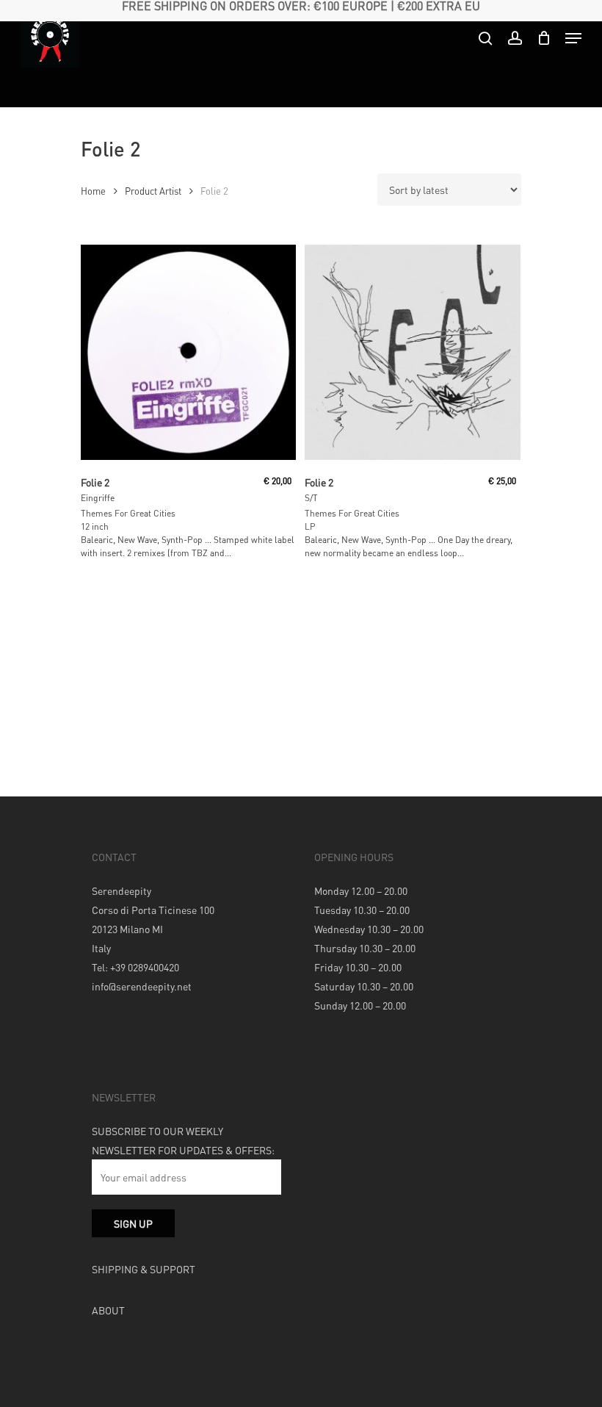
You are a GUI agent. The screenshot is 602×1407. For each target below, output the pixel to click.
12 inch (95, 526)
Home (93, 191)
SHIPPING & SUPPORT (143, 1268)
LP (310, 526)
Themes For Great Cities (128, 513)
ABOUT (108, 1310)
